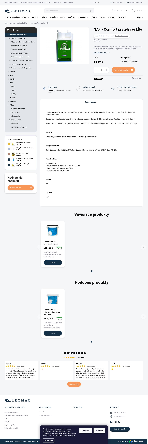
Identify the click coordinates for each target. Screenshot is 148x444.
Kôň (11, 75)
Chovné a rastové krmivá (18, 49)
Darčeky (12, 97)
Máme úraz (14, 123)
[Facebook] (111, 421)
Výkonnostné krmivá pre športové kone (23, 42)
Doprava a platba (67, 2)
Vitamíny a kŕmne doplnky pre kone (22, 68)
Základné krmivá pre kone (19, 38)
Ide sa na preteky (16, 120)
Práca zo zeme (15, 112)
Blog (49, 2)
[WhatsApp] (119, 421)
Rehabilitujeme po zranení (19, 127)
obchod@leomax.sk (120, 412)
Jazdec (12, 71)
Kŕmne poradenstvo (45, 415)
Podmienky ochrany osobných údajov (33, 2)
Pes (11, 83)
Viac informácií (69, 436)
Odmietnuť (85, 431)
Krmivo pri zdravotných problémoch (22, 60)
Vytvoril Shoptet (123, 441)
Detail (53, 262)
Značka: (97, 41)
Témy (12, 105)
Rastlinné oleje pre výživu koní (20, 57)
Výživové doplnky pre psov (19, 64)
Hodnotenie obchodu (74, 352)
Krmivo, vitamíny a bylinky (18, 34)
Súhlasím (99, 431)
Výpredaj (13, 101)
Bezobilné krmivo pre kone (19, 46)
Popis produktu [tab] (90, 102)
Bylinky (13, 86)
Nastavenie (49, 440)
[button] (91, 271)
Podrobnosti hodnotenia (121, 36)
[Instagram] (115, 421)
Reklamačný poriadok (11, 428)
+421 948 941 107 (119, 416)
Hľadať (91, 10)
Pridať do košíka (121, 70)
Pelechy (13, 90)
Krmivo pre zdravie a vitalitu (19, 53)
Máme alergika (15, 116)
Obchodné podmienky (11, 2)
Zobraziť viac (74, 384)
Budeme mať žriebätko (18, 109)
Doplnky (13, 94)
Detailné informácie (100, 52)
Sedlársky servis (44, 412)
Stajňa (12, 79)
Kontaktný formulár (120, 429)
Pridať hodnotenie (15, 188)
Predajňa (56, 2)
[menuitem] (17, 17)
